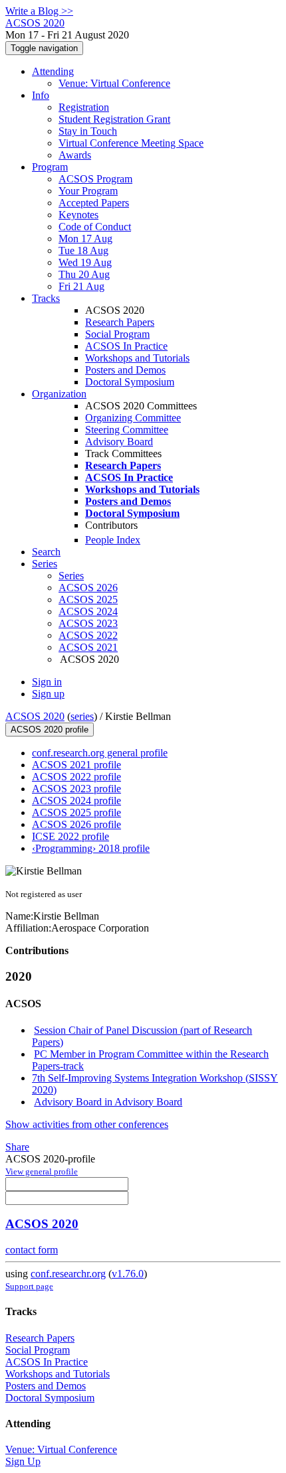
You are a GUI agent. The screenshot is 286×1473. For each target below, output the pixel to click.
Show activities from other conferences (86, 1124)
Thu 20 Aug (84, 274)
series (82, 716)
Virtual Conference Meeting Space (131, 143)
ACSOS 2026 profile (76, 824)
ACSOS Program (95, 178)
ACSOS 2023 (88, 623)
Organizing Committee (133, 417)
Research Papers (119, 322)
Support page (29, 1286)
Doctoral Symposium (129, 381)
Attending (53, 71)
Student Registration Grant (114, 119)
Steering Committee (126, 429)
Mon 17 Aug (85, 238)
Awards (75, 155)
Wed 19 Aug (85, 262)
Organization (59, 393)
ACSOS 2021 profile (76, 764)
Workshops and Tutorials (137, 358)
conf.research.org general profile (100, 752)
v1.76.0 (128, 1273)
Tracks (46, 298)
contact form (31, 1249)
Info (40, 95)
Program (50, 167)
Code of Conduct (95, 226)
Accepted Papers (94, 202)
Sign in (47, 681)
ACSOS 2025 (88, 599)
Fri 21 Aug (81, 286)
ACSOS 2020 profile (49, 730)
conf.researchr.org (68, 1273)
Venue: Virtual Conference (114, 83)
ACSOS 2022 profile (76, 776)
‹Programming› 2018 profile (91, 848)
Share (17, 1147)
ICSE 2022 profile (70, 836)
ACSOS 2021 (88, 647)
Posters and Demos (125, 370)
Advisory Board (119, 441)
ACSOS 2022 (88, 635)
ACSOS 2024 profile (76, 800)
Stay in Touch (88, 131)
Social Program (117, 334)
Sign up (48, 693)
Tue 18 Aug (83, 250)
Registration (84, 107)
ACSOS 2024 (88, 611)
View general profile (41, 1171)
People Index (112, 539)
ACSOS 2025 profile (76, 812)
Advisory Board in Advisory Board (108, 1101)
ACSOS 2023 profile (76, 788)
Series (71, 575)
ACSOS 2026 (88, 587)
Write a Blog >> (39, 11)
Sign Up (23, 1461)
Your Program (88, 190)
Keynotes (78, 214)
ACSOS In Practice (126, 346)
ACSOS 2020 (35, 716)
